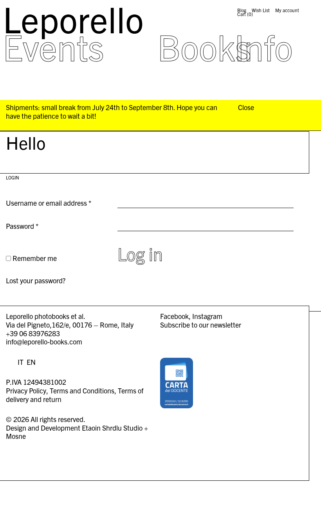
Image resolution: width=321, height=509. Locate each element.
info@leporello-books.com (44, 341)
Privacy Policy (26, 390)
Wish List (261, 10)
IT (20, 361)
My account (287, 10)
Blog (241, 10)
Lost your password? (35, 280)
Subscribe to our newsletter (200, 324)
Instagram (207, 316)
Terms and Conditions (82, 390)
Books (204, 46)
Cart (245, 14)
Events (53, 46)
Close (246, 107)
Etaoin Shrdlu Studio (112, 427)
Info (263, 46)
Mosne (16, 435)
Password (35, 226)
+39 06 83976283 (33, 333)
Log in (140, 253)
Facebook (174, 316)
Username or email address (59, 203)
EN (31, 361)
